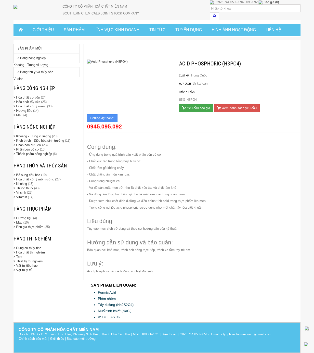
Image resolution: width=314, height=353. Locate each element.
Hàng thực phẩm (32, 209)
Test (19, 257)
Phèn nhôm (107, 299)
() (271, 2)
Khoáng (21, 184)
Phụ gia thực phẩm (29, 227)
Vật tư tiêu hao (27, 265)
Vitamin (21, 197)
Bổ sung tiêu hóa (28, 175)
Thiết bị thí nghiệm (29, 261)
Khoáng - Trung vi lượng (30, 65)
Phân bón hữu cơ (28, 145)
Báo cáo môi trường (81, 338)
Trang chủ (98, 51)
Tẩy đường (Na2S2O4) (116, 305)
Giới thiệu (57, 338)
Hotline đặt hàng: (102, 118)
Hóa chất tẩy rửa (28, 102)
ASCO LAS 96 (109, 317)
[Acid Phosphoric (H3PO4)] (129, 62)
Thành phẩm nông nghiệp (34, 154)
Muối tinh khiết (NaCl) (114, 311)
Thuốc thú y (24, 188)
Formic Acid (107, 292)
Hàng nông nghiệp (33, 58)
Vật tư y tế (24, 270)
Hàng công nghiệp (34, 88)
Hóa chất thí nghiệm (30, 252)
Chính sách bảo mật (33, 338)
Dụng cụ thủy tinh (28, 248)
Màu (19, 115)
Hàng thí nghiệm (32, 239)
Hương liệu (24, 111)
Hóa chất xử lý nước (31, 106)
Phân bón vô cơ (27, 149)
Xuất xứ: (184, 75)
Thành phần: (187, 91)
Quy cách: (185, 83)
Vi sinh (18, 79)
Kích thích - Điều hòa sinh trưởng (40, 140)
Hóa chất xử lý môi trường (35, 179)
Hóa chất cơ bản (28, 97)
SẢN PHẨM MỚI (29, 48)
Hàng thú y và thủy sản (36, 72)
